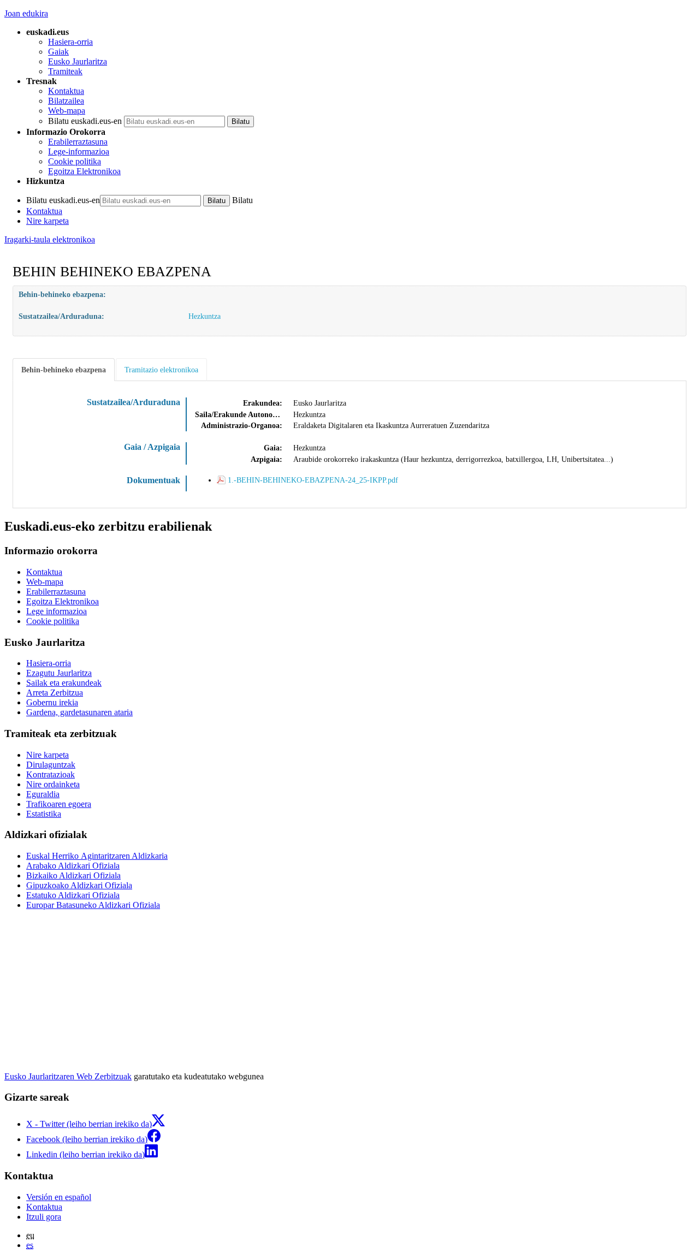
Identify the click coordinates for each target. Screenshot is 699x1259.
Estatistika (43, 813)
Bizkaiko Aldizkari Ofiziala (73, 875)
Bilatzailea (66, 100)
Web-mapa (66, 110)
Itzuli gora (43, 1216)
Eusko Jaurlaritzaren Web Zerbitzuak (68, 1076)
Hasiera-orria (70, 41)
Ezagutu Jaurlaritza (59, 673)
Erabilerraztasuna (78, 141)
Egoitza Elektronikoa (84, 171)
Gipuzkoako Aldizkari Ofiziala (79, 885)
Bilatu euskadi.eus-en (85, 121)
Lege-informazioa (78, 151)
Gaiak (58, 51)
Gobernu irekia (52, 702)
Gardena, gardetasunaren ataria (79, 712)
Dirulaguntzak (50, 764)
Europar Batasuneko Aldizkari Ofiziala (93, 905)
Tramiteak (65, 71)
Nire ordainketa (53, 784)
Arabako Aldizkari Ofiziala (73, 865)
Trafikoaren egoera (58, 804)
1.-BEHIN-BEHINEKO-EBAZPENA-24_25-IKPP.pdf (313, 480)
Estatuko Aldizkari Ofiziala (73, 895)
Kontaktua (66, 91)
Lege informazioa (56, 611)
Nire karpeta (47, 220)
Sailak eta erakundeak (64, 682)
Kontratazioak (50, 774)
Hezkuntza (204, 316)
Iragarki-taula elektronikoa (49, 239)
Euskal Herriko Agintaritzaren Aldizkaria (97, 855)
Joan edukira (26, 13)
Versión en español (58, 1197)
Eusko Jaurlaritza (77, 61)
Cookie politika (74, 161)
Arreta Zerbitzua (54, 692)
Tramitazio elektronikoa (161, 369)
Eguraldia (43, 794)
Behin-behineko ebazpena (63, 369)
